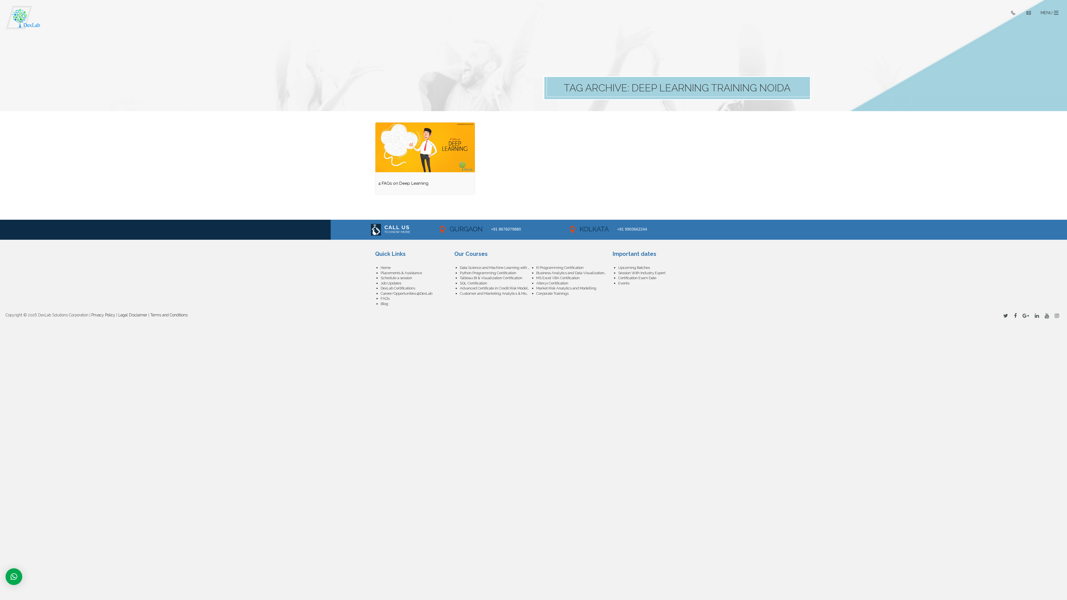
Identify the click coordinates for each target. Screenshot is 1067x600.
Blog (384, 304)
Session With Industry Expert (641, 273)
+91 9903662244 (632, 229)
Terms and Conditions (169, 315)
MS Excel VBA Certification (558, 278)
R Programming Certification (560, 268)
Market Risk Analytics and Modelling (566, 288)
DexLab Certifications (398, 288)
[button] (14, 576)
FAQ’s (385, 298)
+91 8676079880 (506, 229)
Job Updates (391, 283)
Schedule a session (396, 278)
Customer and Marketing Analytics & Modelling (498, 293)
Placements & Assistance (401, 273)
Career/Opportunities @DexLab (406, 293)
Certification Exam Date (637, 278)
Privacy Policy (103, 315)
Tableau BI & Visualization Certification (491, 278)
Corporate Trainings (552, 293)
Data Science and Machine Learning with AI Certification (498, 268)
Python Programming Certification (488, 273)
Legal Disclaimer (132, 315)
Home (386, 268)
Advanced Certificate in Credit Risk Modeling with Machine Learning (498, 288)
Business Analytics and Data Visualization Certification (574, 273)
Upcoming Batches (634, 268)
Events (623, 283)
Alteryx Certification (552, 283)
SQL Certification (473, 283)
